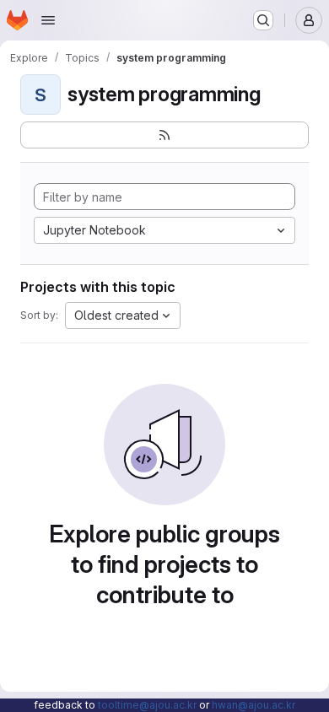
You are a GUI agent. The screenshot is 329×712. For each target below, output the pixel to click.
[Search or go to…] (263, 20)
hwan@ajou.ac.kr (253, 705)
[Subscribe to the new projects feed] (164, 134)
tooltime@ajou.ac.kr (147, 705)
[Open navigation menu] (48, 20)
